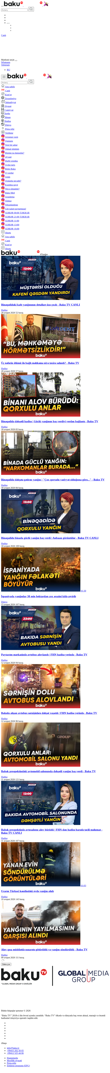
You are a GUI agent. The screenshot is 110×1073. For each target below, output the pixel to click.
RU (8, 70)
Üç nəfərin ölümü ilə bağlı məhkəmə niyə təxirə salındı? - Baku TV (40, 362)
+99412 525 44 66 (15, 1053)
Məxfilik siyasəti (14, 1060)
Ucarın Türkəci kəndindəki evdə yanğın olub (27, 891)
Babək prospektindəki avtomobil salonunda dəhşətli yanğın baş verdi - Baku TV (48, 771)
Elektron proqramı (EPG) (18, 1065)
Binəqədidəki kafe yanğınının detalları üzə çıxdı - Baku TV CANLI (40, 304)
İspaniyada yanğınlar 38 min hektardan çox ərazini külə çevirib (38, 596)
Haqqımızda (12, 1058)
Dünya (4, 602)
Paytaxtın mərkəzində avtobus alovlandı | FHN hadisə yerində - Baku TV (44, 654)
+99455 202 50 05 (15, 1050)
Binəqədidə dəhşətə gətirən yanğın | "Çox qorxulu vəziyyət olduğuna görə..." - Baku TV (53, 479)
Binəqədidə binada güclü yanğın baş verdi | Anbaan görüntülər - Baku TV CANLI (49, 537)
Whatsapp (5, 62)
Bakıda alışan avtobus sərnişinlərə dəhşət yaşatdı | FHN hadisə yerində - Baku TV (49, 713)
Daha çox (6, 964)
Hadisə (4, 310)
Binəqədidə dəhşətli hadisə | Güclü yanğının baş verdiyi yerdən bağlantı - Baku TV (49, 421)
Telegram (5, 65)
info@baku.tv (13, 1048)
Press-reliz (11, 1063)
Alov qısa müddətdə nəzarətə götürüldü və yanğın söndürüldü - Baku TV (44, 949)
